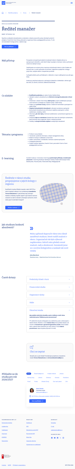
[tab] (28, 374)
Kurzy (24, 13)
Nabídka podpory (13, 13)
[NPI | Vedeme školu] (9, 3)
